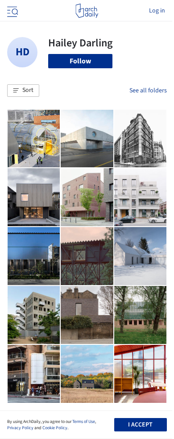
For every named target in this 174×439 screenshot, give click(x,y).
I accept (140, 424)
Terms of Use (83, 421)
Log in (157, 11)
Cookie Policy (54, 428)
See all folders (148, 90)
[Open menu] (11, 10)
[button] (23, 90)
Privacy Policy (20, 428)
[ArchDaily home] (86, 11)
